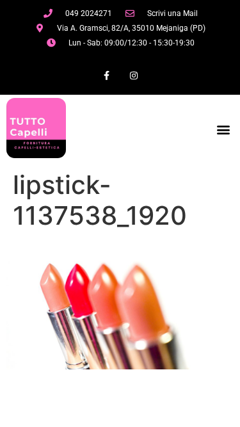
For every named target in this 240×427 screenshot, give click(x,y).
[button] (223, 129)
